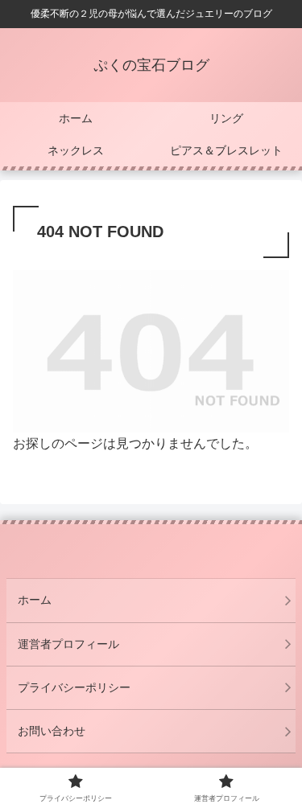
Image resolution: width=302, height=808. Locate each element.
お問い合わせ (51, 730)
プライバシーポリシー (74, 687)
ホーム (35, 599)
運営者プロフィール (68, 644)
